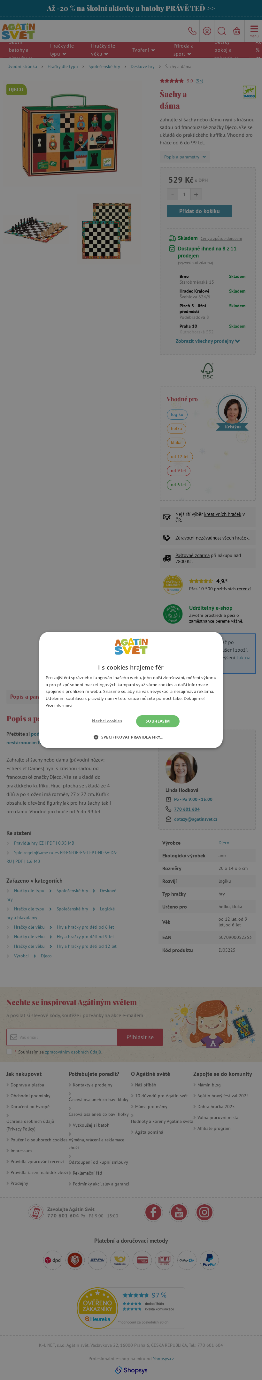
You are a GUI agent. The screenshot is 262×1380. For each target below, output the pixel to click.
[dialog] (131, 690)
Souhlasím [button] (158, 721)
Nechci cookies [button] (107, 721)
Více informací (59, 705)
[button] (131, 737)
